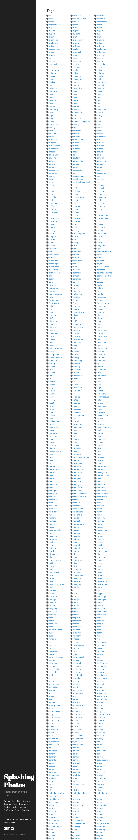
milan (99, 511)
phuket (76, 602)
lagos (51, 430)
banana (52, 76)
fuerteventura (103, 303)
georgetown (78, 312)
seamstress (54, 684)
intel (51, 378)
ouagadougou (79, 575)
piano (99, 602)
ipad (99, 378)
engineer (101, 269)
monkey (100, 521)
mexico (52, 508)
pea (98, 590)
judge (75, 400)
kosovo (100, 418)
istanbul (100, 384)
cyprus (52, 233)
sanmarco (77, 666)
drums (100, 254)
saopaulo (53, 672)
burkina (100, 142)
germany (53, 315)
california (77, 158)
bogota (52, 115)
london (52, 457)
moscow (100, 527)
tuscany (100, 784)
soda (51, 708)
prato (51, 626)
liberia (52, 448)
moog (51, 527)
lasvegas (53, 436)
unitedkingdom (80, 793)
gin (98, 315)
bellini (100, 100)
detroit (100, 242)
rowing (76, 648)
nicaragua (53, 554)
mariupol (53, 490)
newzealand (102, 551)
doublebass (54, 254)
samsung (53, 663)
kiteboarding (78, 415)
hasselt (52, 351)
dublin (76, 257)
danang (52, 239)
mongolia (77, 521)
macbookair (102, 466)
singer (51, 696)
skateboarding (103, 696)
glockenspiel (54, 321)
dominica (77, 251)
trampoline (54, 775)
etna (51, 282)
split (51, 723)
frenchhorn (54, 303)
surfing (76, 732)
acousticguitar (79, 18)
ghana (75, 315)
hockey (76, 357)
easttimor (77, 260)
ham (51, 342)
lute (51, 463)
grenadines (102, 330)
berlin (99, 103)
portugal (101, 620)
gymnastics (78, 339)
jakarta (52, 390)
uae (74, 787)
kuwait (76, 421)
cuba (75, 227)
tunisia (100, 781)
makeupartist (103, 475)
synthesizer (54, 741)
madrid (52, 475)
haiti (99, 339)
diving (76, 248)
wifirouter (101, 826)
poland (76, 614)
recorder (100, 635)
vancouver (53, 802)
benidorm (53, 103)
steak (51, 726)
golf (75, 321)
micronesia (78, 511)
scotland (53, 681)
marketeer (77, 490)
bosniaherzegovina (81, 121)
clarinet (52, 200)
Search (28, 819)
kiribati (52, 415)
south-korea (54, 717)
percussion (53, 596)
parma (76, 587)
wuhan (52, 832)
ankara (100, 43)
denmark (53, 242)
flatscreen (77, 294)
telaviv (100, 756)
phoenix (52, 602)
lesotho (52, 445)
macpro (52, 472)
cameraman (78, 161)
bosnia (52, 121)
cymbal (100, 230)
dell (98, 239)
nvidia (51, 563)
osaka (99, 572)
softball (100, 708)
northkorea (78, 560)
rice (98, 639)
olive (75, 566)
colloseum (77, 206)
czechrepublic (103, 233)
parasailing (102, 584)
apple (75, 49)
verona (76, 808)
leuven (100, 445)
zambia (52, 838)
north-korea (102, 557)
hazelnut (101, 351)
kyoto (51, 424)
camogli (52, 164)
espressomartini (104, 275)
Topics (7, 807)
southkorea (102, 717)
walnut (76, 817)
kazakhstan (102, 406)
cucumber (101, 227)
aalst (51, 15)
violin (75, 814)
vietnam (52, 811)
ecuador (100, 260)
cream (51, 224)
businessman (55, 148)
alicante (76, 33)
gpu (98, 324)
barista (76, 85)
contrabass (54, 212)
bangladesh (54, 79)
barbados (77, 82)
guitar (51, 336)
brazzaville (78, 130)
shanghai (101, 690)
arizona (76, 55)
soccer (100, 705)
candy (75, 167)
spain (75, 720)
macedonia (78, 469)
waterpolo (53, 823)
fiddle (99, 285)
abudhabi (77, 15)
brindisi (52, 133)
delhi (75, 239)
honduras (53, 360)
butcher (76, 148)
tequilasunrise (103, 760)
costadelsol (78, 218)
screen (76, 681)
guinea (76, 333)
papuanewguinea (56, 584)
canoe (99, 167)
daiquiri (52, 236)
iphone (52, 381)
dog (50, 251)
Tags (21, 819)
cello (51, 182)
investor (76, 378)
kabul (51, 403)
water (99, 820)
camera (52, 161)
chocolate (53, 197)
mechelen (101, 499)
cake (99, 154)
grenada (76, 330)
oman (99, 566)
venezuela (101, 805)
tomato (52, 769)
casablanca (102, 173)
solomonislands (56, 711)
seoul (75, 687)
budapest (53, 139)
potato (76, 623)
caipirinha (53, 154)
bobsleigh (77, 112)
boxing (76, 124)
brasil (75, 127)
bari (50, 85)
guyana (52, 339)
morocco (77, 527)
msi (50, 533)
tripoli (76, 778)
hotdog (52, 363)
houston (76, 363)
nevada (100, 548)
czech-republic (79, 233)
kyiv (99, 421)
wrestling (101, 829)
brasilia (100, 127)
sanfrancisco (102, 663)
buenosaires (78, 139)
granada (52, 327)
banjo (99, 79)
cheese (52, 188)
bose (99, 118)
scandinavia (102, 678)
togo (75, 766)
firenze (52, 291)
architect (77, 52)
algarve (76, 30)
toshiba (76, 772)
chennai (100, 188)
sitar (75, 696)
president (77, 626)
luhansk (100, 460)
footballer (101, 297)
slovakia (76, 702)
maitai (76, 475)
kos (74, 418)
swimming (53, 738)
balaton (100, 73)
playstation (102, 611)
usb (98, 796)
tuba (75, 781)
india (51, 375)
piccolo (52, 605)
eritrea (76, 275)
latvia (75, 436)
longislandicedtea (81, 457)
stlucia (100, 726)
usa (74, 796)
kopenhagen (102, 415)
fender (76, 285)
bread (99, 130)
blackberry (53, 109)
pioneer (76, 608)
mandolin (101, 484)
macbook (77, 466)
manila (52, 487)
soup (51, 714)
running (100, 651)
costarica (53, 221)
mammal (53, 484)
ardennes (101, 52)
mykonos (53, 539)
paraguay (77, 584)
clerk (99, 200)
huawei (52, 366)
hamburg (77, 342)
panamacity (102, 581)
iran (74, 381)
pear (75, 593)
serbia (99, 687)
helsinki (76, 354)
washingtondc (79, 820)
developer (53, 245)
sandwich (77, 663)
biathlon (77, 106)
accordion (101, 15)
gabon (51, 306)
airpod (52, 27)
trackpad (101, 772)
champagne (102, 185)
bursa (75, 145)
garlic (51, 309)
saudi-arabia (78, 675)
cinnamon (101, 197)
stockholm (53, 729)
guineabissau (103, 333)
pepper (100, 593)
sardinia (52, 675)
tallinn (76, 750)
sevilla (52, 690)
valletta (100, 799)
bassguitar (77, 88)
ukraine (100, 790)
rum (75, 651)
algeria (100, 30)
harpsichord (102, 348)
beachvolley (54, 91)
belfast (100, 97)
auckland (53, 64)
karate (52, 406)
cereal (51, 185)
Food (15, 804)
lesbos (100, 442)
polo (51, 617)
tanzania (53, 753)
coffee (52, 206)
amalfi (51, 36)
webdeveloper (79, 823)
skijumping (102, 699)
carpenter (53, 173)
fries (75, 303)
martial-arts (102, 493)
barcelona (101, 82)
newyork (76, 551)
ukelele (76, 790)
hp (98, 363)
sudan (51, 732)
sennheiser (53, 687)
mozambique (102, 530)
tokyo (99, 766)
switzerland (78, 738)
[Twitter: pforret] (12, 829)
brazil (51, 130)
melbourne (101, 502)
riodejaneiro (102, 642)
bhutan (52, 106)
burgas (76, 142)
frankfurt (101, 300)
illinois (76, 372)
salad (99, 657)
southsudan (54, 720)
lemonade (101, 439)
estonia (52, 279)
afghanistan (54, 24)
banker (52, 82)
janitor (100, 390)
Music (14, 807)
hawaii (76, 351)
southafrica (78, 717)
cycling (76, 230)
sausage (52, 678)
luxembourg (78, 463)
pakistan (77, 578)
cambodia (101, 158)
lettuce (76, 445)
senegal (100, 684)
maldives (101, 478)
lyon (99, 463)
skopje (52, 702)
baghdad (77, 70)
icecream (77, 369)
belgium (52, 100)
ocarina (100, 563)
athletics (77, 61)
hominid (100, 357)
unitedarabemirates (57, 793)
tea (98, 753)
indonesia (77, 375)
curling (52, 230)
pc (74, 590)
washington (54, 820)
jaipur (99, 387)
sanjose (52, 666)
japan (51, 393)
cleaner (76, 200)
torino (99, 769)
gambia (76, 306)
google (52, 324)
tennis (76, 760)
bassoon (100, 88)
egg (74, 263)
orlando (76, 572)
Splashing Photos (19, 780)
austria (52, 67)
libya (99, 448)
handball (53, 345)
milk (51, 514)
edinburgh (53, 263)
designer (77, 242)
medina (52, 502)
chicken (100, 191)
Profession (9, 810)
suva (51, 735)
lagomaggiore (103, 427)
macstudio (77, 472)
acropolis (101, 18)
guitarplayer (102, 336)
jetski (51, 396)
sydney (100, 738)
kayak (75, 406)
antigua (76, 46)
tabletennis (54, 744)
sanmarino (101, 666)
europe (100, 282)
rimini (75, 642)
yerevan (76, 835)
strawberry (77, 729)
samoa (76, 660)
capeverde (77, 170)
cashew (52, 176)
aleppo (52, 30)
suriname (101, 732)
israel (75, 384)
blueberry (77, 109)
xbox (75, 832)
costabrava (54, 218)
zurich (99, 838)
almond (100, 33)
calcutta (52, 158)
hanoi (75, 345)
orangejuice (54, 572)
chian (51, 191)
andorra (100, 40)
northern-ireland (56, 560)
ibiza (51, 369)
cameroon (101, 161)
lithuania (77, 454)
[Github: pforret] (5, 829)
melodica (53, 505)
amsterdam (78, 40)
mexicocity (78, 508)
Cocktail (26, 801)
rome (51, 648)
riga (50, 642)
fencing (52, 285)
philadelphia (102, 596)
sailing (100, 654)
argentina (53, 55)
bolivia (76, 115)
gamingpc (101, 306)
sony (99, 711)
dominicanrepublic (105, 251)
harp (75, 348)
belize (75, 100)
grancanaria (78, 327)
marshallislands (80, 493)
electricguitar (103, 266)
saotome (77, 672)
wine (75, 829)
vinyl (99, 811)
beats (99, 91)
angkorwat (53, 43)
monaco (52, 521)
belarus (76, 97)
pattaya (52, 590)
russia (51, 654)
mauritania (102, 496)
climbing (53, 203)
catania (52, 179)
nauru (51, 545)
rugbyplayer (54, 651)
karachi (100, 403)
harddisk (101, 345)
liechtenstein (55, 451)
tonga (75, 769)
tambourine (102, 750)
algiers (52, 33)
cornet (76, 215)
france (76, 300)
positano (53, 623)
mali (51, 481)
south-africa (78, 714)
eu (74, 282)
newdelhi (53, 551)
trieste (100, 775)
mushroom (53, 536)
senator (76, 684)
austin (76, 64)
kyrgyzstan (77, 424)
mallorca (77, 481)
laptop (100, 433)
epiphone (77, 272)
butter (100, 148)
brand (99, 124)
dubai (51, 257)
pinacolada (102, 605)
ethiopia (100, 279)
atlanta (100, 61)
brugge (100, 133)
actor (51, 21)
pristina (76, 629)
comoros (53, 209)
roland (52, 645)
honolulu (101, 360)
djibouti (100, 248)
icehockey (101, 369)
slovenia (100, 702)
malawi (52, 478)
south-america (103, 714)
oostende (77, 569)
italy (51, 387)
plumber (52, 614)
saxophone (78, 678)
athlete (52, 61)
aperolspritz (54, 49)
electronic (53, 269)
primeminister (55, 629)
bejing (52, 97)
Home (6, 819)
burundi (100, 145)
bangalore (77, 76)
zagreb (100, 835)
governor (77, 324)
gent (51, 312)
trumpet (52, 781)
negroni (76, 545)
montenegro (78, 524)
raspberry (77, 635)
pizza (75, 611)
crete (75, 224)
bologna (100, 115)
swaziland (77, 735)
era (50, 275)
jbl (74, 393)
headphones (54, 354)
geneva (76, 309)
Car (14, 801)
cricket (100, 224)
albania (100, 27)
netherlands (54, 548)
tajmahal (53, 750)
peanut (52, 593)
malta (99, 481)
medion (76, 502)
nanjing (52, 542)
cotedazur (77, 221)
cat (98, 176)
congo (99, 209)
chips (99, 194)
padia (51, 578)
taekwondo (78, 744)
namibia (100, 539)
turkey (52, 784)
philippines (54, 599)
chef (75, 188)
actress (76, 21)
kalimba (76, 403)
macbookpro (54, 469)
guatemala (53, 333)
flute (51, 297)
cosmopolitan (103, 215)
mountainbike (55, 530)
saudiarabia (102, 675)
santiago (77, 669)
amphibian (53, 40)
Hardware (23, 804)
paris (51, 587)
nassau (100, 542)
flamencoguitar (55, 294)
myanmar (101, 536)
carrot (75, 173)
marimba (101, 487)
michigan (53, 511)
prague (100, 623)
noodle (76, 557)
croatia (52, 227)
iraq (98, 381)
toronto (52, 772)
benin (75, 103)
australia (101, 64)
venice (52, 808)
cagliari (100, 151)
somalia (76, 711)
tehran (76, 756)
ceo (98, 182)
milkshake (77, 514)
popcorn (76, 617)
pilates (76, 605)
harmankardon (55, 348)
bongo (52, 118)
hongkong (77, 360)
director (52, 248)
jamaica (76, 390)
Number (22, 807)
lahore (76, 430)
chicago (76, 191)
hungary (76, 366)
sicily (51, 693)
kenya (51, 409)
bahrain (52, 73)
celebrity (101, 179)
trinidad (52, 778)
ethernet (77, 279)
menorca (77, 505)
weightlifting (103, 823)
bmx (51, 112)
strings (100, 729)
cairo (75, 154)
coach (75, 203)
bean (75, 91)
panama (76, 581)
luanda (76, 460)
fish (98, 291)
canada (76, 164)
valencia (76, 799)
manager (77, 484)
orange (100, 569)
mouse (76, 530)
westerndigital (55, 826)
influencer (101, 375)
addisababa (102, 21)
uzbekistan (54, 799)
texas (51, 763)
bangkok (100, 76)
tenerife (52, 760)
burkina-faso (54, 145)
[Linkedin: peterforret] (8, 829)
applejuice (101, 49)
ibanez (100, 366)
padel (99, 575)
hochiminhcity (55, 357)
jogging (76, 396)
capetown (53, 170)
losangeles (101, 457)
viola (51, 814)
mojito (76, 518)
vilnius (76, 811)
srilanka (100, 723)
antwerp (100, 46)
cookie (76, 212)
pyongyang (78, 632)
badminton (54, 70)
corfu (99, 212)
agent (99, 24)
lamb (99, 430)
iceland (52, 372)
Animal (7, 801)
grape (99, 327)
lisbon (51, 454)
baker (75, 73)
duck (99, 257)
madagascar (102, 472)
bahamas (101, 70)
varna (99, 802)
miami (100, 508)
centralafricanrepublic (83, 182)
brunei (52, 136)
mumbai (76, 533)
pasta (99, 587)
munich (100, 533)
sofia (75, 708)
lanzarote (53, 433)
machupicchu (103, 469)
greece (52, 330)
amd (75, 36)
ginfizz (52, 318)
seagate (100, 681)
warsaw (100, 817)
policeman (101, 614)
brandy (52, 127)
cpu (98, 221)
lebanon (52, 439)
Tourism (26, 810)
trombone (101, 778)
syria (75, 741)
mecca (76, 499)
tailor (99, 744)
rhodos (76, 639)
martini (52, 496)
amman (100, 36)
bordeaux (77, 118)
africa (75, 24)
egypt (99, 263)
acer (51, 18)
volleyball (53, 817)
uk (50, 790)
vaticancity (78, 805)
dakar (75, 236)
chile (51, 194)
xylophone (101, 832)
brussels (76, 136)
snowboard (78, 705)
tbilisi (75, 753)
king (51, 412)
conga (75, 209)
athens (100, 58)
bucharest (101, 136)
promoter (101, 629)
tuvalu (52, 787)
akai (75, 27)
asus (75, 58)
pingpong (53, 608)
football (76, 297)
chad (75, 185)
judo (99, 400)
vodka (99, 814)
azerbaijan (77, 67)
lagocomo (53, 427)
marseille (53, 493)
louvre (52, 460)
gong (99, 321)
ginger (76, 318)
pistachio (53, 611)
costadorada (102, 218)
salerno (52, 660)
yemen (52, 835)
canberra (101, 164)
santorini (101, 669)
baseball (100, 85)
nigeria (52, 557)
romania (100, 645)
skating (52, 699)
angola (76, 43)
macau (52, 466)
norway (100, 560)
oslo (51, 575)
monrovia (53, 524)
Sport (18, 810)
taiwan (76, 747)
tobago (52, 766)
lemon (76, 439)
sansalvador (54, 669)
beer (75, 94)
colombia (101, 206)
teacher (52, 756)
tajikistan (101, 747)
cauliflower (78, 179)
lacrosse (100, 424)
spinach (100, 720)
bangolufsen (78, 79)
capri (99, 170)
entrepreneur (54, 272)
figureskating (55, 288)
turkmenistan (79, 784)
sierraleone (78, 693)
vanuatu (76, 802)
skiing (75, 699)
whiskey (76, 826)
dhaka (75, 245)
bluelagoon (102, 109)
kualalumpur (54, 421)
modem (52, 518)
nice (75, 554)
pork (99, 617)
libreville (77, 448)
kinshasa (101, 412)
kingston (77, 412)
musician (77, 536)
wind (51, 829)
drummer (77, 254)
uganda (100, 787)
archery (52, 52)
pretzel (100, 626)
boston (100, 121)
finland (100, 288)
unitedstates (102, 793)
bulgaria (52, 142)
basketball (53, 88)
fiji (74, 288)
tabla (99, 741)
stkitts (76, 726)
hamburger (102, 342)
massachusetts (79, 496)
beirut (99, 94)
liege (75, 451)
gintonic (100, 318)
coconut (100, 203)
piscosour (101, 608)
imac (99, 372)
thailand (76, 763)
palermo (52, 581)
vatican (52, 805)
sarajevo (100, 672)
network (76, 548)
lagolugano (78, 427)
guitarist (77, 336)
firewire (76, 291)
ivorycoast (77, 387)
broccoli (76, 133)
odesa (51, 566)
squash (76, 723)
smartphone (54, 705)
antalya (52, 46)
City (19, 801)
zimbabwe (77, 838)
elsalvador (77, 269)
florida (100, 294)
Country (7, 804)
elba (75, 266)
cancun (52, 167)
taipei (51, 747)
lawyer (100, 436)
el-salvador (54, 266)
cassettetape (78, 176)
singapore (101, 693)
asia (51, 58)
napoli (76, 542)
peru (75, 596)
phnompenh (102, 599)
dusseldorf (53, 260)
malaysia (77, 478)
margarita (77, 487)
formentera (54, 300)
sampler (100, 660)
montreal (101, 524)
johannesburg (103, 396)
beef (51, 94)
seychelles (77, 690)
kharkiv (100, 409)
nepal (99, 545)
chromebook (78, 197)
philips (76, 599)
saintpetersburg (56, 657)
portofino (77, 620)
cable (75, 151)
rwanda (76, 654)
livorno (100, 454)
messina (100, 505)
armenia (100, 55)
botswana (53, 124)
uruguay (52, 796)
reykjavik (53, 639)
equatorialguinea (104, 272)
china (75, 194)
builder (100, 139)
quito (51, 635)
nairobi (76, 539)
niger (99, 554)
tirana (99, 763)
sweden (100, 735)
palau (99, 578)
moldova (101, 518)
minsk (99, 514)
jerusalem (101, 393)
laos (75, 433)
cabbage (52, 151)
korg (51, 418)
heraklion (101, 354)
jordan (52, 400)
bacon (99, 67)
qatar (99, 632)
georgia (100, 312)
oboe (75, 563)
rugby (99, 648)
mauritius (53, 499)
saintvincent (78, 657)
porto (51, 620)
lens (75, 442)
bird (99, 106)
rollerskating (78, 645)
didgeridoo (102, 245)
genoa (99, 309)
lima (99, 451)
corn (51, 215)
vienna (100, 808)
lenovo (52, 442)
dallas (99, 236)
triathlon (77, 775)
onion (51, 569)
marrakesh (101, 490)
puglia (52, 632)
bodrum (100, 112)
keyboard (77, 409)
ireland (52, 384)
